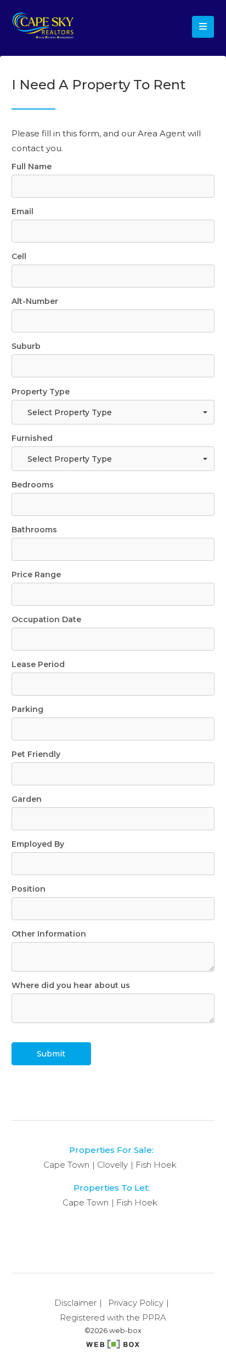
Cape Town (66, 1164)
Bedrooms (33, 485)
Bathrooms (34, 530)
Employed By (38, 844)
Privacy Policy (135, 1302)
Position (29, 889)
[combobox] (113, 412)
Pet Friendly (36, 754)
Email (22, 211)
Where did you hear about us (71, 985)
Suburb (26, 346)
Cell (19, 256)
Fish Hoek (156, 1164)
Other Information (49, 934)
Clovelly (112, 1164)
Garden (27, 799)
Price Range (36, 574)
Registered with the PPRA (113, 1317)
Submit (51, 1054)
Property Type (41, 392)
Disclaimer (75, 1302)
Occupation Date (46, 619)
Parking (27, 709)
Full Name (32, 166)
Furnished (32, 438)
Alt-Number (35, 301)
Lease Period (38, 664)
